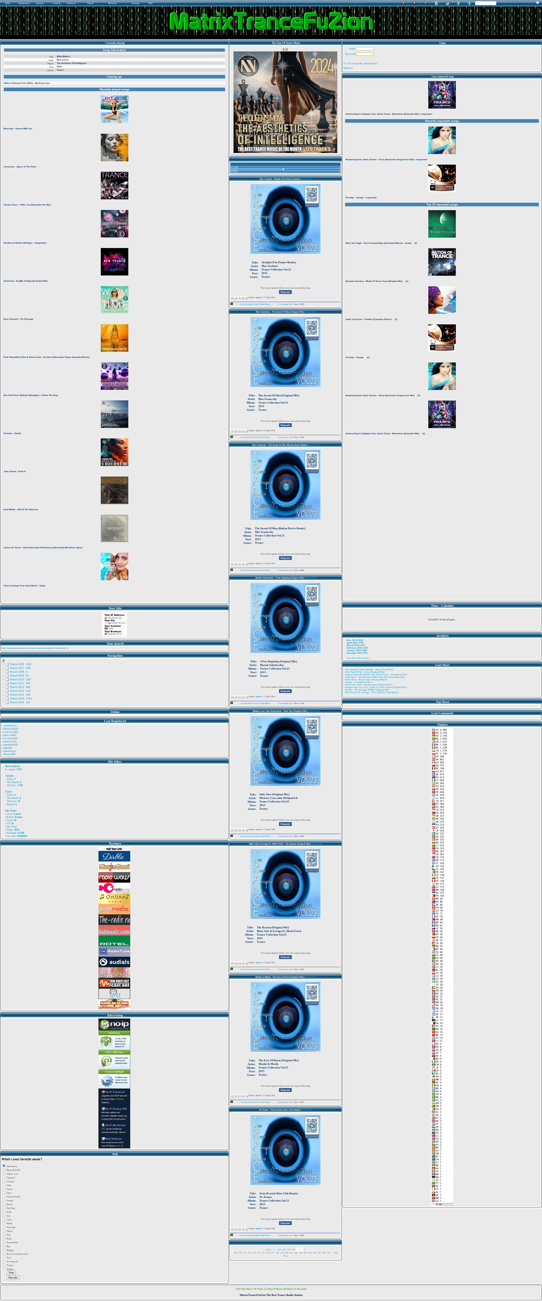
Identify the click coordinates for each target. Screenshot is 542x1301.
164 (305, 1252)
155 (263, 1252)
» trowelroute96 (9, 738)
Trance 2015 (306, 179)
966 (336, 1252)
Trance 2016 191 (20, 702)
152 (249, 1252)
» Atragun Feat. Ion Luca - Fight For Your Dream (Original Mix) (375, 687)
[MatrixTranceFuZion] (458, 2)
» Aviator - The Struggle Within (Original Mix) (366, 689)
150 (240, 1252)
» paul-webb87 (9, 735)
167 (319, 1252)
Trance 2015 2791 (21, 698)
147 (293, 1249)
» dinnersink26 (9, 741)
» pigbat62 (6, 747)
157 (273, 1252)
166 (315, 1252)
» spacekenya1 (8, 751)
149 (235, 1252)
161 (291, 1252)
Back (268, 1249)
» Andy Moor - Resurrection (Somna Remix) (365, 679)
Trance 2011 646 (20, 683)
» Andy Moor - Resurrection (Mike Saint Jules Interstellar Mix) (374, 677)
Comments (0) (285, 304)
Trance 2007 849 (20, 668)
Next (285, 1255)
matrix (12, 769)
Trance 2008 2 (19, 671)
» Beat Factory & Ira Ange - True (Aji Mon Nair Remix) (370, 692)
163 (301, 1252)
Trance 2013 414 (20, 690)
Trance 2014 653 (20, 694)
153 (254, 1252)
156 (268, 1252)
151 (245, 1252)
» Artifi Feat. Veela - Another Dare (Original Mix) (367, 684)
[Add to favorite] (469, 2)
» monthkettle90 (9, 744)
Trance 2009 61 (19, 675)
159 (282, 1252)
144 (279, 1249)
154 (259, 1252)
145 (284, 1249)
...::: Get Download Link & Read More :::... (255, 304)
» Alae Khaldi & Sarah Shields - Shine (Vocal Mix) (368, 669)
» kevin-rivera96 (9, 731)
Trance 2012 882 (20, 687)
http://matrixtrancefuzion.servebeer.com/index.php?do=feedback (33, 648)
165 (310, 1252)
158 (277, 1252)
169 (328, 1252)
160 (287, 1252)
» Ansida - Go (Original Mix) (357, 682)
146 (288, 1249)
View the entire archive (358, 658)
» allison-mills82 (9, 728)
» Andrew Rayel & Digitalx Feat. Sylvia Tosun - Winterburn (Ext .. (376, 674)
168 (324, 1252)
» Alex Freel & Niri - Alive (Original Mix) (363, 672)
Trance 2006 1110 (21, 664)
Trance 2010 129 (20, 679)
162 (296, 1252)
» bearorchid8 (8, 754)
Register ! (348, 67)
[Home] (447, 2)
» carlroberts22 (9, 725)
